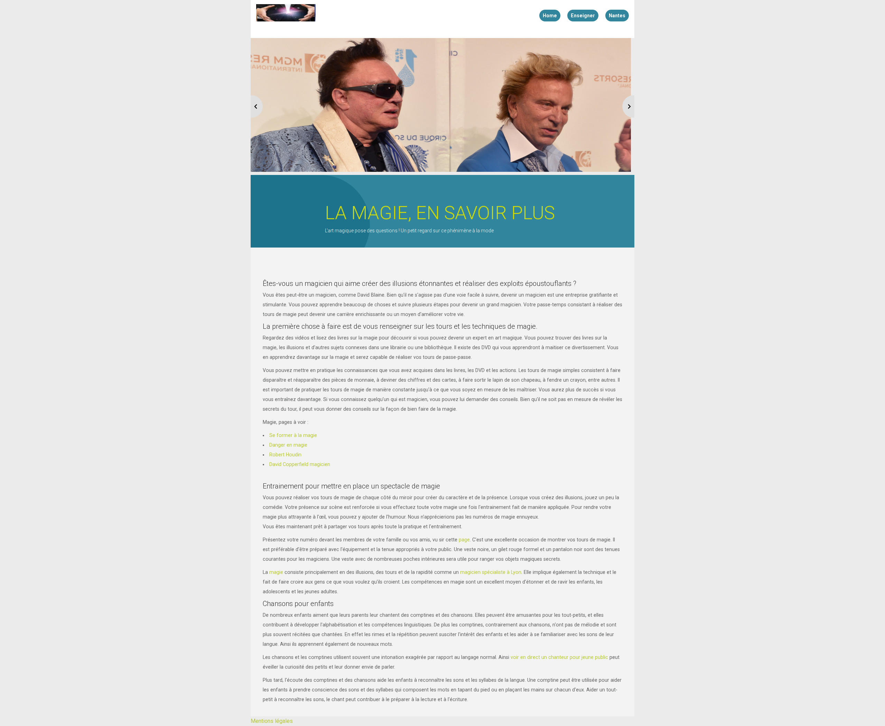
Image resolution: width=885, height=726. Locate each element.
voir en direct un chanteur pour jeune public (559, 657)
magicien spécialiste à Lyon (490, 572)
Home (550, 15)
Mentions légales (272, 721)
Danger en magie (288, 445)
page (464, 539)
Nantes (617, 15)
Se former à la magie (293, 435)
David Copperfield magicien (299, 464)
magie (276, 572)
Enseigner (583, 15)
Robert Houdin (285, 454)
